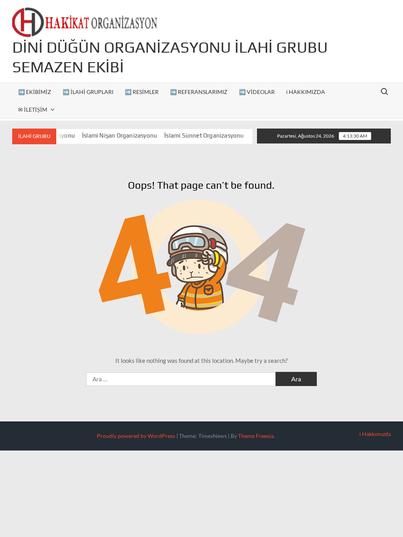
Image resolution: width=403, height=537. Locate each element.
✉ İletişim (32, 109)
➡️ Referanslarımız (198, 91)
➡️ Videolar (257, 91)
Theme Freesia (256, 435)
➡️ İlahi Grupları (88, 91)
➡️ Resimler (142, 91)
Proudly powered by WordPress (136, 435)
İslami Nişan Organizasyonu (113, 135)
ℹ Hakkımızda (305, 91)
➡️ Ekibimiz (34, 91)
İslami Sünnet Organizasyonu (198, 135)
